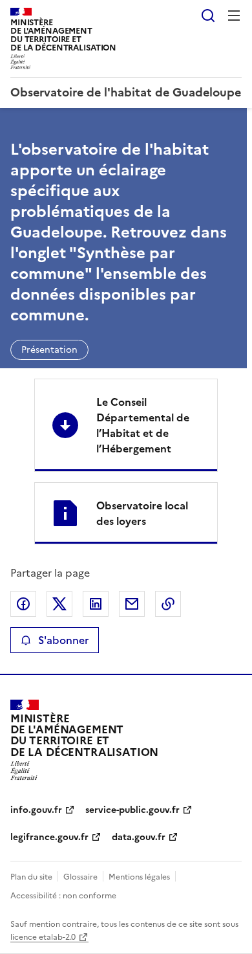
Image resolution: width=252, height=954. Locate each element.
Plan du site (31, 877)
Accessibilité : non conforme (63, 896)
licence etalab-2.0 (43, 937)
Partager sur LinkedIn (96, 604)
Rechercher (208, 15)
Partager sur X (59, 604)
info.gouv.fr (36, 810)
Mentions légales (139, 877)
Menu (234, 15)
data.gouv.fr (138, 837)
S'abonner (63, 640)
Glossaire (80, 877)
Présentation (49, 350)
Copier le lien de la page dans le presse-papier (168, 604)
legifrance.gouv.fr (49, 837)
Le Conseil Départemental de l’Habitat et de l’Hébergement (142, 425)
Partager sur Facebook (23, 604)
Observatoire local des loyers (142, 513)
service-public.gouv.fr (132, 810)
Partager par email (132, 604)
